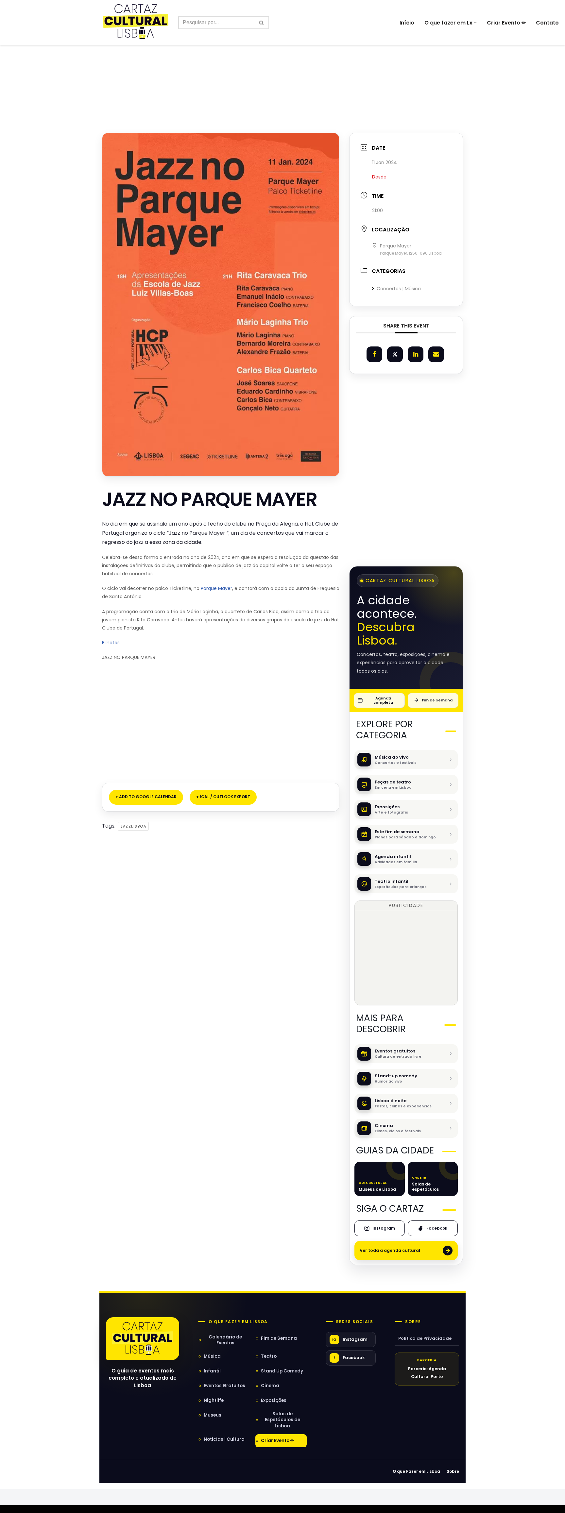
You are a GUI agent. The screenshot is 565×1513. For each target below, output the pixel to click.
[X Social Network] (395, 354)
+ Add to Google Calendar (146, 796)
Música (212, 1356)
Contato (547, 22)
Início (407, 22)
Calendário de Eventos (225, 1340)
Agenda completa (383, 700)
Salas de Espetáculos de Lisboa (282, 1420)
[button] (475, 22)
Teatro (269, 1356)
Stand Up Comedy (282, 1371)
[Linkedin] (415, 354)
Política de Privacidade (425, 1338)
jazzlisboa (133, 826)
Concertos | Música (399, 288)
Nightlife (214, 1400)
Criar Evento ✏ (506, 22)
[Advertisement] (282, 74)
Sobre (413, 1321)
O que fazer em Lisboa (238, 1321)
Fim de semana (437, 700)
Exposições (273, 1400)
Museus (212, 1415)
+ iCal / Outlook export (223, 796)
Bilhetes (111, 642)
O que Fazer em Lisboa (416, 1471)
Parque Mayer (216, 588)
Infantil (212, 1371)
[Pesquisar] (261, 22)
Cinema (270, 1386)
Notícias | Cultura (224, 1439)
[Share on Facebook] (374, 354)
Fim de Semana (279, 1338)
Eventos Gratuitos (224, 1386)
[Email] (436, 354)
